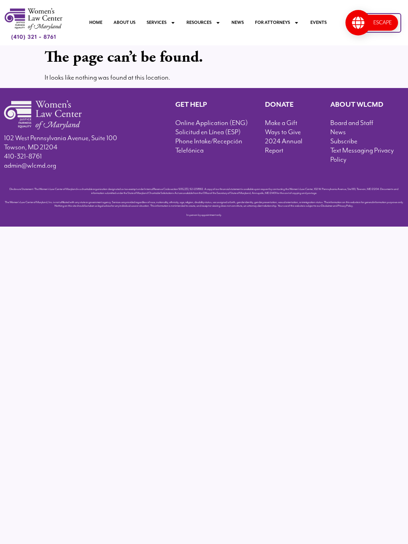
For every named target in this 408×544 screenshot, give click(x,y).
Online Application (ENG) (211, 123)
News (237, 22)
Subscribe (343, 141)
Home (95, 22)
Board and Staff (351, 123)
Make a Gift (281, 123)
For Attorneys (272, 22)
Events (318, 22)
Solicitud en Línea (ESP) (208, 132)
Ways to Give (283, 132)
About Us (124, 22)
